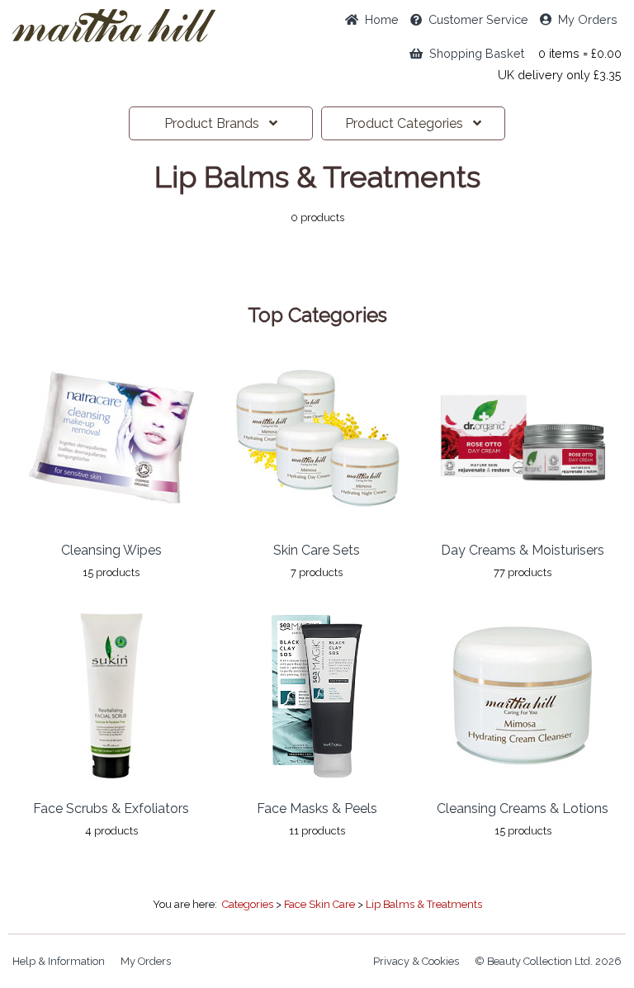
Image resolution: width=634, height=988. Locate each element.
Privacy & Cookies (416, 961)
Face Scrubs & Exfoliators (111, 808)
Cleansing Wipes (111, 550)
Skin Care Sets (316, 550)
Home (378, 19)
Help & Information (58, 961)
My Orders (584, 19)
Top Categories (317, 315)
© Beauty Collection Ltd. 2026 (548, 961)
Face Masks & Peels (317, 808)
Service (478, 19)
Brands (216, 123)
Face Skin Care (319, 904)
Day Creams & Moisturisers (522, 550)
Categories (409, 123)
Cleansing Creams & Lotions (522, 808)
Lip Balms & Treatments (424, 904)
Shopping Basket (473, 53)
